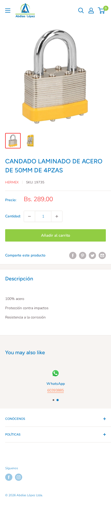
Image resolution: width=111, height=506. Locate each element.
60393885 (55, 390)
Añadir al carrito (55, 235)
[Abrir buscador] (81, 10)
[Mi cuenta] (91, 10)
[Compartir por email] (102, 255)
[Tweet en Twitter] (92, 255)
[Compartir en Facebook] (72, 255)
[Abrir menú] (7, 10)
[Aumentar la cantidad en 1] (56, 216)
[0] (101, 10)
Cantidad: (13, 216)
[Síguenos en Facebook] (8, 477)
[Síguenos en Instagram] (18, 477)
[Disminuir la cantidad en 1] (29, 216)
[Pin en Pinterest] (82, 255)
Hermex (12, 182)
